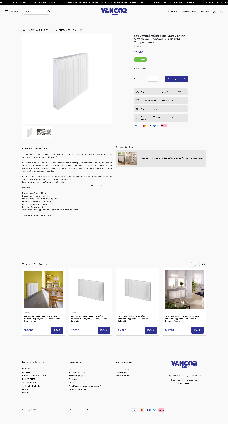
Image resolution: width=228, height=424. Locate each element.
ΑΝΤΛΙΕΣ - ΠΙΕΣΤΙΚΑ (31, 386)
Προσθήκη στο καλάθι (176, 79)
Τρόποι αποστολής (77, 372)
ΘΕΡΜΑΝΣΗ (36, 30)
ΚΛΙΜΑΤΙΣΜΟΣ (28, 379)
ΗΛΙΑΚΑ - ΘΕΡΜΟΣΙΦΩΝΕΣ (35, 376)
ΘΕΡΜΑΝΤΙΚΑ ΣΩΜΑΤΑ (55, 30)
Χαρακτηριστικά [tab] (41, 148)
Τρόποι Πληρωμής (77, 376)
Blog (194, 12)
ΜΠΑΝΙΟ (26, 389)
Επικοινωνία (204, 12)
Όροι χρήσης (74, 369)
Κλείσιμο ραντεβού (124, 376)
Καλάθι (56, 330)
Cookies (72, 383)
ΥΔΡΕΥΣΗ (26, 369)
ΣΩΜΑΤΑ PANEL (75, 30)
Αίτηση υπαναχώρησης (79, 389)
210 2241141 (184, 383)
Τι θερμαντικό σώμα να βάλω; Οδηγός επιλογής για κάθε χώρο (171, 158)
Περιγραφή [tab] (27, 148)
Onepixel (84, 410)
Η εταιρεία (184, 12)
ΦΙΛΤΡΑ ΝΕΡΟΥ (29, 383)
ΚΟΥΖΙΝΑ (26, 393)
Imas (144, 69)
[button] (109, 79)
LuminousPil (95, 410)
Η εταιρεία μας (122, 369)
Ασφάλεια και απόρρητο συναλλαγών (85, 386)
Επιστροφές (74, 379)
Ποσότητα (137, 79)
